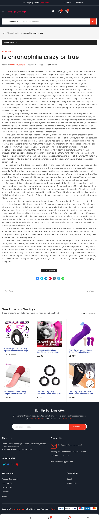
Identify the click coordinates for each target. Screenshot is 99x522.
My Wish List (7, 487)
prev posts (9, 291)
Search (93, 21)
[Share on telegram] (58, 278)
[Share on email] (45, 278)
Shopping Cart (7, 483)
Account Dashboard (10, 479)
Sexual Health (13, 33)
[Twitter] (4, 463)
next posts (90, 291)
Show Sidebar (11, 42)
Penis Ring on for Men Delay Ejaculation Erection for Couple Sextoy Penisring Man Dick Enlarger (16, 350)
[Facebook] (8, 463)
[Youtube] (17, 463)
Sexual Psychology (49, 271)
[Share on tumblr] (54, 278)
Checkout (5, 492)
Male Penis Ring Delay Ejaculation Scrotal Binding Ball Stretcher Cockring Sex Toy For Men (49, 393)
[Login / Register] (54, 12)
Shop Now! (44, 3)
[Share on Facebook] (37, 278)
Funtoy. (54, 509)
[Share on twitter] (41, 278)
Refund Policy (72, 483)
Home (4, 33)
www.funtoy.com (18, 509)
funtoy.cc (39, 65)
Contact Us (79, 3)
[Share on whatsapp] (62, 278)
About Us (67, 3)
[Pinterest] (12, 463)
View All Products (88, 313)
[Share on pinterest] (50, 278)
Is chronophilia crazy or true (40, 56)
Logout (4, 496)
